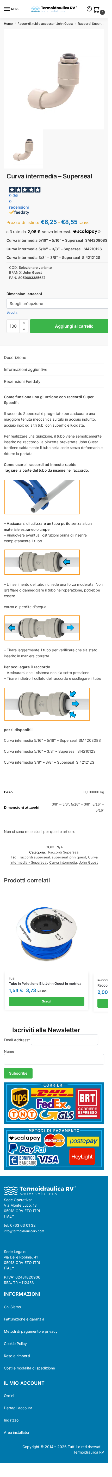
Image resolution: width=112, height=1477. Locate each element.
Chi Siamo (12, 1307)
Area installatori (17, 1432)
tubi (12, 978)
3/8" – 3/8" (60, 804)
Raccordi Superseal (92, 24)
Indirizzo (11, 1420)
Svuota (12, 312)
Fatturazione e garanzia (24, 1319)
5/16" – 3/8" (80, 804)
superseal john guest (69, 857)
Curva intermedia (63, 862)
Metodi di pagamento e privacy (31, 1331)
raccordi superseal (35, 857)
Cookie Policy (15, 1343)
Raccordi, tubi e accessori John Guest (45, 24)
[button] (97, 10)
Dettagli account (18, 1408)
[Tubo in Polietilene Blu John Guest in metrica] (46, 931)
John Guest (88, 862)
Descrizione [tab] (15, 357)
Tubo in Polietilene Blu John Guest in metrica (45, 983)
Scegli (46, 1001)
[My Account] (89, 9)
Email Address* (17, 1040)
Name (9, 1051)
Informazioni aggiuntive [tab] (25, 369)
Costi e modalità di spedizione (29, 1368)
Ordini (9, 1395)
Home (8, 24)
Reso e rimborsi (17, 1356)
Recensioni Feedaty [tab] (22, 381)
